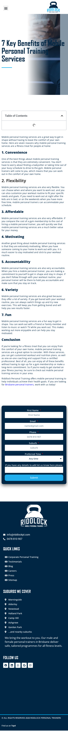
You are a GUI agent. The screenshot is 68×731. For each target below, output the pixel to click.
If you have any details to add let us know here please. (34, 465)
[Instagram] (30, 665)
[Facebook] (5, 665)
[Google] (24, 665)
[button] (5, 8)
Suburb (33, 443)
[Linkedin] (11, 665)
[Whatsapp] (18, 665)
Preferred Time (33, 454)
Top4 (13, 726)
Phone (33, 432)
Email (33, 421)
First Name (33, 410)
